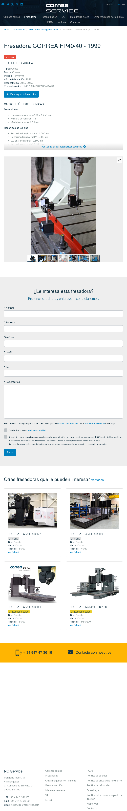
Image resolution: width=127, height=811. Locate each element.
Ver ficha (12, 552)
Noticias (62, 22)
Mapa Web (93, 803)
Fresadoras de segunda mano (44, 29)
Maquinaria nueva (79, 16)
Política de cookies (97, 775)
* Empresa (9, 322)
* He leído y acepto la (27, 430)
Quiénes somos (11, 16)
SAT (64, 16)
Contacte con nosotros (93, 652)
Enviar (10, 452)
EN (123, 4)
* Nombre (9, 307)
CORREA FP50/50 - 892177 (24, 534)
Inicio (6, 29)
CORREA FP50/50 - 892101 (24, 607)
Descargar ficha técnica (23, 94)
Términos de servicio (95, 423)
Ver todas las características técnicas (62, 146)
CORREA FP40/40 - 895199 (86, 534)
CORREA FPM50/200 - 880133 (88, 607)
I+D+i (48, 800)
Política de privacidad (68, 423)
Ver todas (97, 480)
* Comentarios (12, 381)
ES (119, 4)
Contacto (75, 22)
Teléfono (9, 337)
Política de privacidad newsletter (105, 780)
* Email (8, 352)
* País (7, 367)
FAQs (50, 22)
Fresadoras (30, 16)
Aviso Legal (93, 790)
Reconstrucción (49, 16)
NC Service (13, 771)
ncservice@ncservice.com (25, 804)
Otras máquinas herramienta (109, 16)
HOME (109, 4)
